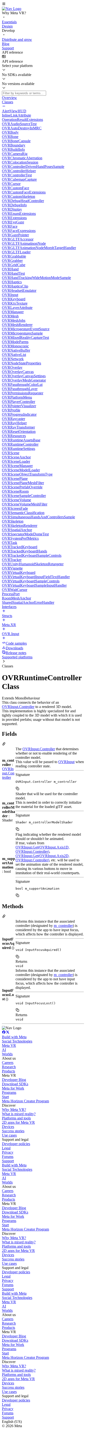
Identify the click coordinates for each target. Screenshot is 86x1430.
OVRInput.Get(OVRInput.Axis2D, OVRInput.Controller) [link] (43, 858)
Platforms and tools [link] (16, 1118)
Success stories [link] (13, 1131)
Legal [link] (6, 1148)
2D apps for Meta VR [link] (18, 1122)
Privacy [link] (7, 1152)
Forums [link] (7, 1157)
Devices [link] (8, 1127)
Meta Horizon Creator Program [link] (25, 1101)
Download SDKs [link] (15, 1084)
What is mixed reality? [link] (19, 1114)
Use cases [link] (9, 1135)
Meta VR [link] (9, 1045)
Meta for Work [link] (13, 1088)
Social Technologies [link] (17, 1041)
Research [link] (9, 1067)
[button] (43, 4)
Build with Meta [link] (14, 1037)
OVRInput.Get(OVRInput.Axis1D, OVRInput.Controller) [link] (43, 849)
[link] (11, 9)
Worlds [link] (7, 1054)
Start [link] (5, 1097)
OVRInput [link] (66, 762)
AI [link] (4, 1050)
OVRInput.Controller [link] (18, 707)
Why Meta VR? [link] (14, 1110)
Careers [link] (7, 1063)
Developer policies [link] (16, 1144)
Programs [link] (9, 1092)
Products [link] (8, 1071)
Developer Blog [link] (14, 1080)
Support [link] (8, 1161)
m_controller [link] (63, 926)
